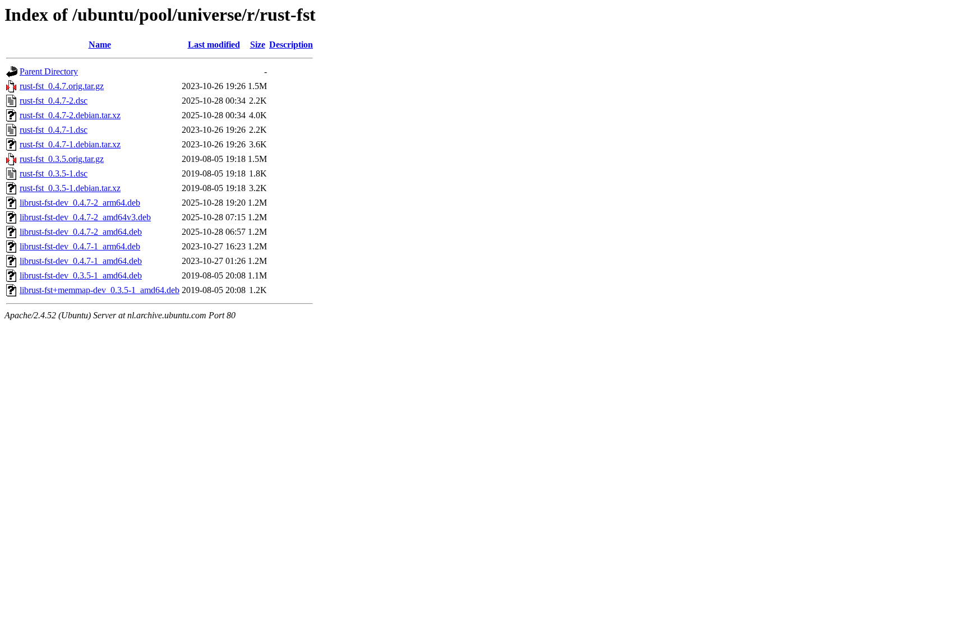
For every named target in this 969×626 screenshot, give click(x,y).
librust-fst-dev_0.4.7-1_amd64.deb (81, 261)
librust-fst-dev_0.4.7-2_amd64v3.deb (85, 217)
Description (291, 44)
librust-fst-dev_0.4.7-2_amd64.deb (81, 232)
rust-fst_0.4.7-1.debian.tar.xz (70, 144)
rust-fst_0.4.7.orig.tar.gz (62, 86)
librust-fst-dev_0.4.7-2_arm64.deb (80, 202)
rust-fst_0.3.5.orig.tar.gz (62, 159)
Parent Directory (49, 71)
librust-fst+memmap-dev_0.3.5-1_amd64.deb (99, 290)
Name (100, 44)
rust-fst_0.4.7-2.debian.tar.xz (70, 115)
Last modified (214, 44)
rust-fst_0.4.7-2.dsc (53, 100)
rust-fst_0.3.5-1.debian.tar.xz (70, 188)
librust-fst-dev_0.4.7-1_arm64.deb (80, 246)
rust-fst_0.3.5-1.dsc (53, 173)
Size (257, 44)
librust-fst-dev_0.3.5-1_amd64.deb (81, 275)
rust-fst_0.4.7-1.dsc (53, 130)
